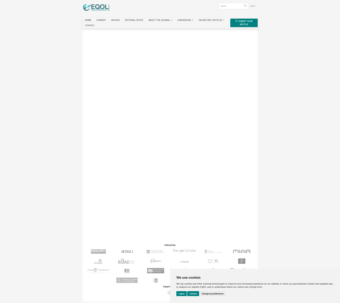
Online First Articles (211, 20)
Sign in (253, 6)
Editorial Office (134, 20)
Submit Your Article (245, 23)
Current (101, 20)
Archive (115, 20)
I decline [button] (193, 293)
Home (88, 20)
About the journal (159, 20)
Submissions (184, 20)
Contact (90, 25)
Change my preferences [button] (213, 293)
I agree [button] (181, 293)
